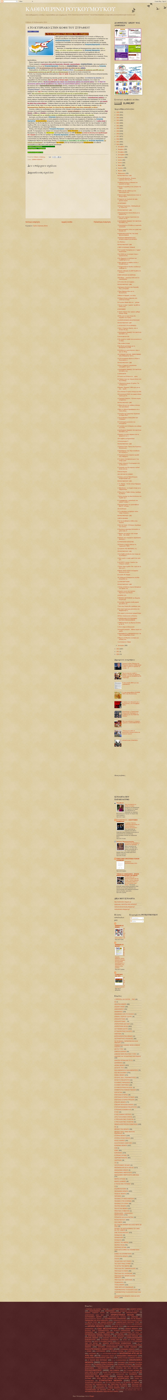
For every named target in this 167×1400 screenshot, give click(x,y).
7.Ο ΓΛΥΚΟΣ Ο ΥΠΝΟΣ (124, 642)
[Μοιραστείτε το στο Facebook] (59, 157)
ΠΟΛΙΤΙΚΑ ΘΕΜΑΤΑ (120, 1206)
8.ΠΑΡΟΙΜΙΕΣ (122, 309)
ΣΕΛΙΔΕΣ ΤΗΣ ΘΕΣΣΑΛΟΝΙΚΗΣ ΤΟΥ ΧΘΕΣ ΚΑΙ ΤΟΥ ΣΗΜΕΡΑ (119, 1372)
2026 (118, 112)
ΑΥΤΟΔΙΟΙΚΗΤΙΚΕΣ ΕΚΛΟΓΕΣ (123, 1031)
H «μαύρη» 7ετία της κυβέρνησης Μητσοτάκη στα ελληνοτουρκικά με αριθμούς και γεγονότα (132, 825)
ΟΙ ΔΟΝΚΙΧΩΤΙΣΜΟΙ (120, 1189)
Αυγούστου (121, 157)
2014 (118, 144)
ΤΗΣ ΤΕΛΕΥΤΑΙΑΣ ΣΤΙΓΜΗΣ (122, 1263)
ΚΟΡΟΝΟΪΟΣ (118, 1153)
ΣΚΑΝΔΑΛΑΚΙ (118, 1235)
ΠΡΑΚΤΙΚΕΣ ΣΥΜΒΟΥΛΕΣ (122, 1211)
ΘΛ (115, 1127)
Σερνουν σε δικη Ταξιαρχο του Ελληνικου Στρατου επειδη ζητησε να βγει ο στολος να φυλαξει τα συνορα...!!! (131, 666)
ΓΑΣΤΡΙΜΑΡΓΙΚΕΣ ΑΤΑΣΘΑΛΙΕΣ (123, 1038)
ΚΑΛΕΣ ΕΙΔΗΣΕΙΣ (119, 1140)
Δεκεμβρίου (121, 146)
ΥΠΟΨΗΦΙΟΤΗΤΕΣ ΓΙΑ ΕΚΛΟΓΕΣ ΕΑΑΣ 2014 (127, 1292)
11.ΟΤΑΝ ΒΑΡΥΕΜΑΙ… (124, 581)
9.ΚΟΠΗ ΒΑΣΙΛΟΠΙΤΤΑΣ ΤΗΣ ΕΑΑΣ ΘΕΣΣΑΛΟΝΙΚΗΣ (128, 234)
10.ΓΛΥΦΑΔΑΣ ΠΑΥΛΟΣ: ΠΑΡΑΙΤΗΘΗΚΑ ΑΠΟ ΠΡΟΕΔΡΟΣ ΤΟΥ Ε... (129, 355)
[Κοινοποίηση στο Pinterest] (60, 157)
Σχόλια (134, 921)
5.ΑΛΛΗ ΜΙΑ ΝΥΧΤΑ (123, 336)
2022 (118, 123)
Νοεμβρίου (121, 149)
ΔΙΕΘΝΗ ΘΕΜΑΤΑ (119, 1065)
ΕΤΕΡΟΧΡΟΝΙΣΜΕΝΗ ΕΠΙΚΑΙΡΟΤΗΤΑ (125, 1107)
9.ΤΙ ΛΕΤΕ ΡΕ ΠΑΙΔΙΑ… (124, 575)
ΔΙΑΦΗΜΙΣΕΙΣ (118, 1063)
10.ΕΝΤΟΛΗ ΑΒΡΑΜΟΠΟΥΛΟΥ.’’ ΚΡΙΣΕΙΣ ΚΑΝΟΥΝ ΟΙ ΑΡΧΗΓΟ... (128, 238)
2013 (118, 649)
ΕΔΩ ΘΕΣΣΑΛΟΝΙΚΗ (120, 1072)
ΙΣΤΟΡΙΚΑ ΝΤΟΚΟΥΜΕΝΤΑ (122, 1138)
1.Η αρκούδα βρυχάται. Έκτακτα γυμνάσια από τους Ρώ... (127, 179)
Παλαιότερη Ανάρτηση (102, 222)
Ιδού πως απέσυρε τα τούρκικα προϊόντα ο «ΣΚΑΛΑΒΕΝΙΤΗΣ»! (131, 721)
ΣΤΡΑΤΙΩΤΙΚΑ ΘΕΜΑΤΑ (121, 1256)
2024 (118, 117)
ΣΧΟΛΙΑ (116, 1258)
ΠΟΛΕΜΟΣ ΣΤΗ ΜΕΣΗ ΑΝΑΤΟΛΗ (124, 1198)
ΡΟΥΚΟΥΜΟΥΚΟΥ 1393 (125, 481)
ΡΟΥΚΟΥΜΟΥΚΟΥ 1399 (125, 244)
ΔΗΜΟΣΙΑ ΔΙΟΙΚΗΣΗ (120, 1051)
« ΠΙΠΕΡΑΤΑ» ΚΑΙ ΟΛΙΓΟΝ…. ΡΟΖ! (124, 999)
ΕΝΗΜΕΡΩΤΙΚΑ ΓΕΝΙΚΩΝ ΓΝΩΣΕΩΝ (125, 1090)
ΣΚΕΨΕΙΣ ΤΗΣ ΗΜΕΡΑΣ (121, 1242)
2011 (118, 651)
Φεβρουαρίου (122, 173)
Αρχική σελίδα (66, 222)
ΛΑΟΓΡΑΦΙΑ (118, 1160)
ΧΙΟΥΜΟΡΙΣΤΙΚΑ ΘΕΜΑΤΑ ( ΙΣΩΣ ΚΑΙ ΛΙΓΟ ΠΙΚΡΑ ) (102, 1391)
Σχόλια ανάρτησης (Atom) (40, 226)
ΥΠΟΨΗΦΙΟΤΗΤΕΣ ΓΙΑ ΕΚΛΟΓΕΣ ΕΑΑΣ (126, 1289)
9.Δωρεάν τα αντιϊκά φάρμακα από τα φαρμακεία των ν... (128, 435)
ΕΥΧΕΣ (116, 1112)
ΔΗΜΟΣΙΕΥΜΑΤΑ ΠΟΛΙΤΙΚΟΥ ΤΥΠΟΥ (125, 1054)
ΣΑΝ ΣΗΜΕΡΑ (118, 1222)
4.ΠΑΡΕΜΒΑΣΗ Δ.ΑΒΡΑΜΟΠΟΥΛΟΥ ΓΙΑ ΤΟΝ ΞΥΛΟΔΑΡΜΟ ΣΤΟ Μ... (129, 634)
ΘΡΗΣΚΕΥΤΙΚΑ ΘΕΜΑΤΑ (121, 1129)
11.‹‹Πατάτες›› (121, 242)
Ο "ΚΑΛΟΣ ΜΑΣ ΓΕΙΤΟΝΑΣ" (122, 1184)
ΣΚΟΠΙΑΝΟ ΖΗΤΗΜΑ (120, 1247)
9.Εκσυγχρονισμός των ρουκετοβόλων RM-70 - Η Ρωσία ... (128, 505)
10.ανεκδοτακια (122, 508)
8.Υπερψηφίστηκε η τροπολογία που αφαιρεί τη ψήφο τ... (128, 501)
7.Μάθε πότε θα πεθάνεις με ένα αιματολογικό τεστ (127, 191)
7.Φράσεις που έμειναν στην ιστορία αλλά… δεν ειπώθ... (128, 534)
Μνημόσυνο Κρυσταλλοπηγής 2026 (131, 862)
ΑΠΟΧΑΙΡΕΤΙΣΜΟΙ (119, 1019)
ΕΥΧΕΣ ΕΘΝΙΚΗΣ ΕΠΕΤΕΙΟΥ (123, 1114)
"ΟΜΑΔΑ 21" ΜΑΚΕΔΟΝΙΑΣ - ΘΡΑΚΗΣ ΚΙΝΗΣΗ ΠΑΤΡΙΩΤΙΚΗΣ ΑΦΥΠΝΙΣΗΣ (127, 874)
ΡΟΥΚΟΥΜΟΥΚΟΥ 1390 (125, 584)
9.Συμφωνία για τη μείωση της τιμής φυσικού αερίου (127, 199)
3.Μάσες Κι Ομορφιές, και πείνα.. (127, 295)
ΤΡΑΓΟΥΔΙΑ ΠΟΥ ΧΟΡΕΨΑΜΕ (123, 1280)
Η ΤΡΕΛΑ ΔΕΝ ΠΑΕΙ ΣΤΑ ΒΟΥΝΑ (124, 1119)
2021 (118, 125)
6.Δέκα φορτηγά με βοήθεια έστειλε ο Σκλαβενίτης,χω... (128, 263)
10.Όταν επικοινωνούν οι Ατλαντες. (127, 616)
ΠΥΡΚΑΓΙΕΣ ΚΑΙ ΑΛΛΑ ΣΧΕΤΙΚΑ (123, 1217)
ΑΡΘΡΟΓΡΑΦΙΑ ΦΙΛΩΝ (121, 1026)
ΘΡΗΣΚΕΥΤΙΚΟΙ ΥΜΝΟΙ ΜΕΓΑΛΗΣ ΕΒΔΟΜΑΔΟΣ (119, 1345)
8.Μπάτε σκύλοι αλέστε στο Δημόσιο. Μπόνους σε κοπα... (128, 571)
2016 (118, 139)
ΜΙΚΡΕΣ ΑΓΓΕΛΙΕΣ (120, 1179)
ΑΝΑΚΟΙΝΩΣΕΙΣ (119, 1009)
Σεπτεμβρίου (121, 154)
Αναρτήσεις (135, 918)
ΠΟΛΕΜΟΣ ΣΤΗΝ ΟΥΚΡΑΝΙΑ (122, 1201)
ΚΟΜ (115, 1148)
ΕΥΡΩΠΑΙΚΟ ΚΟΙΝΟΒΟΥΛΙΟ (122, 1109)
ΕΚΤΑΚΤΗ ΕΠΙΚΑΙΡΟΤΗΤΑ (122, 1080)
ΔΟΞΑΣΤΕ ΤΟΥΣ (119, 1067)
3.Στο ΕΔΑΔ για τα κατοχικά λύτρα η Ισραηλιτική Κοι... (128, 254)
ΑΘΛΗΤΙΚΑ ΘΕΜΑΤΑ (120, 1004)
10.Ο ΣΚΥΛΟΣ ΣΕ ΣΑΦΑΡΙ (125, 474)
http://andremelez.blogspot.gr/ (122, 902)
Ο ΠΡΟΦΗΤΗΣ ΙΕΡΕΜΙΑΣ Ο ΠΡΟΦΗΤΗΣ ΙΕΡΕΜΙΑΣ (132, 843)
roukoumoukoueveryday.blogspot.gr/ (124, 907)
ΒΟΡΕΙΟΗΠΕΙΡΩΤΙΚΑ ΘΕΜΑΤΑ (123, 1036)
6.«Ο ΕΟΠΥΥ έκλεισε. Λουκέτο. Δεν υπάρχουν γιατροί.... (128, 563)
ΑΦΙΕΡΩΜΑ (117, 1034)
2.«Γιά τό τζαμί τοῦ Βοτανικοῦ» (126, 627)
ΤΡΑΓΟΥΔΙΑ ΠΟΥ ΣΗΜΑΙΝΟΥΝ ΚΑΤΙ (124, 1268)
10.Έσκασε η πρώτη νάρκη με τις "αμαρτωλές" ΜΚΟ (127, 545)
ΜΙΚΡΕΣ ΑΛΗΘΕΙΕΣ (120, 1181)
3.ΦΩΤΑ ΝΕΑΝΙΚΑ (123, 518)
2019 (118, 131)
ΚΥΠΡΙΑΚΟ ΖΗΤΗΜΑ (120, 1155)
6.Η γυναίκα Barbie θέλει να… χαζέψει (128, 302)
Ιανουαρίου (121, 645)
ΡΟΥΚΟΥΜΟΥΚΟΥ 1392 (125, 515)
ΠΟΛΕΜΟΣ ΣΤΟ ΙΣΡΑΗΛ (121, 1203)
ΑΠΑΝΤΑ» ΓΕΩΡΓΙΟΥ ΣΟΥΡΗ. (123, 1016)
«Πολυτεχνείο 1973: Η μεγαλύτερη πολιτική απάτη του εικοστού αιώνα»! (131, 732)
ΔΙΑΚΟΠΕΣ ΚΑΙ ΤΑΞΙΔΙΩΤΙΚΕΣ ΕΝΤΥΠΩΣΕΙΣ (127, 1056)
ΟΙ (115, 1186)
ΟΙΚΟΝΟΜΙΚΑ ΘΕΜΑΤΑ (121, 1191)
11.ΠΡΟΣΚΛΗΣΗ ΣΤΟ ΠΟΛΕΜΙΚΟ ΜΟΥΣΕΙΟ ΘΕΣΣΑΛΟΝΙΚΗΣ (127, 619)
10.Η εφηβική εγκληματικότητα (126, 438)
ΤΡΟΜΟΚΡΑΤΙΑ (119, 1282)
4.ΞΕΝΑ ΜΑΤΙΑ (122, 373)
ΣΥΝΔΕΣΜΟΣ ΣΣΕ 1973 (119, 975)
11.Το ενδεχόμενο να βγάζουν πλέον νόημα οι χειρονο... (128, 512)
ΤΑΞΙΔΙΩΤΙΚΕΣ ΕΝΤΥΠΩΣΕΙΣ (122, 1261)
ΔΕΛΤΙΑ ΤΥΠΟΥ (119, 1049)
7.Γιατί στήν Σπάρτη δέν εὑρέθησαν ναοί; (129, 606)
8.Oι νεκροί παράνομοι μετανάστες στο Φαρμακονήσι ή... (128, 609)
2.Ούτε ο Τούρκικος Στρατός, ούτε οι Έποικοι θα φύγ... (128, 328)
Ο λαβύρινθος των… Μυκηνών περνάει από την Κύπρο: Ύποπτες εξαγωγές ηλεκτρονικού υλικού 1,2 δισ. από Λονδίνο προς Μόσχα (132, 880)
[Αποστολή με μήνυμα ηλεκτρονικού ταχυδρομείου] (53, 157)
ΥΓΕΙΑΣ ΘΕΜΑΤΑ (119, 1285)
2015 (118, 142)
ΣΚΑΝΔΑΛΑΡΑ (118, 1237)
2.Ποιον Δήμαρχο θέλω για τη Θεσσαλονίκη (126, 292)
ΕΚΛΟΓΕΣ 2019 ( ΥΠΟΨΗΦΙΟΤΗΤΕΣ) (125, 1077)
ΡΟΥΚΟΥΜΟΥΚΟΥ (119, 1220)
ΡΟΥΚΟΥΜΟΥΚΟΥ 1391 (125, 551)
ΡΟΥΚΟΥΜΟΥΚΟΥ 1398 (125, 284)
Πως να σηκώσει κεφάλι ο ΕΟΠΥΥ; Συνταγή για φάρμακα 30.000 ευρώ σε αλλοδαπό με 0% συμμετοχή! (131, 675)
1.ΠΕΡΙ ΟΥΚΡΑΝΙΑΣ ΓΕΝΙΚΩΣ (126, 247)
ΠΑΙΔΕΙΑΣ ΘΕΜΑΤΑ (120, 1193)
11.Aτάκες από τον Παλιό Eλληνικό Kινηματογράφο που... (127, 477)
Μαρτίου (120, 170)
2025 (118, 115)
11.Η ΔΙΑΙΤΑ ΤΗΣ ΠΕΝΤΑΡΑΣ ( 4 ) (127, 548)
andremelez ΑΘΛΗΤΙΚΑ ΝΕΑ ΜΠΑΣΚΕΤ (125, 904)
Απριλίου (120, 168)
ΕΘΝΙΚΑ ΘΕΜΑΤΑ (37, 159)
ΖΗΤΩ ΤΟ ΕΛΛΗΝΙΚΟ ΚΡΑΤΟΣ (123, 1117)
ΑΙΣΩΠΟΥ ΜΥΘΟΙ (119, 1006)
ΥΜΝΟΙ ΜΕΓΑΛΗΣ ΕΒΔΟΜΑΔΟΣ (123, 1287)
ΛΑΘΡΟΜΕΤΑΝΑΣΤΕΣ (120, 1157)
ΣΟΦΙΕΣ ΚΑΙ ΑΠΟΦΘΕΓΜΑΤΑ (123, 1253)
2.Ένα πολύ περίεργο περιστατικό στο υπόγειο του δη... (128, 217)
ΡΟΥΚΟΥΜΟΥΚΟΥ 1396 (125, 362)
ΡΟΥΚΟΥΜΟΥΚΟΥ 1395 (125, 402)
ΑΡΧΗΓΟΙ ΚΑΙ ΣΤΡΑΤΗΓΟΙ (130, 740)
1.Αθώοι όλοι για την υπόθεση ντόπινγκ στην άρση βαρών (129, 406)
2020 (118, 128)
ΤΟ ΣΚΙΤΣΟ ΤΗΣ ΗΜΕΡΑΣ (122, 1266)
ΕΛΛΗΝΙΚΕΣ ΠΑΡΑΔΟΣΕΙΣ (122, 1082)
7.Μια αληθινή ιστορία (124, 343)
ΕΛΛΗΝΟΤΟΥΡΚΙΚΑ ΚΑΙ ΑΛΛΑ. (123, 1087)
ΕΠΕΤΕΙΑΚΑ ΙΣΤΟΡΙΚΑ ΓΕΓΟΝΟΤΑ (124, 1097)
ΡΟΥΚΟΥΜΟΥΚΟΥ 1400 (125, 210)
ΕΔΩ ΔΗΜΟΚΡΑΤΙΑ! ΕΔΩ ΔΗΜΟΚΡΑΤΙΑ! (126, 1070)
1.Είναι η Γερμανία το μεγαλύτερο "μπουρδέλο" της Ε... (127, 366)
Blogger (92, 1396)
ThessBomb (120, 803)
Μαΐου (120, 165)
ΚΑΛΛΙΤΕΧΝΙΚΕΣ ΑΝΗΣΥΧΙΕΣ (123, 1143)
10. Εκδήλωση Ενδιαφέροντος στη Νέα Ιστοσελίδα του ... (128, 578)
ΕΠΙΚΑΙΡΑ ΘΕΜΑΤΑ (120, 1102)
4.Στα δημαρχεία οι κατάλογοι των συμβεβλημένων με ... (127, 259)
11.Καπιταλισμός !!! (123, 441)
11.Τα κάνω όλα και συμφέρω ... (127, 282)
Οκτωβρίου (121, 152)
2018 (118, 133)
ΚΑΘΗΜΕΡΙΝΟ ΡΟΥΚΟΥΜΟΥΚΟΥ (71, 9)
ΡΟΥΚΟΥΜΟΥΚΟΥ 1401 (125, 175)
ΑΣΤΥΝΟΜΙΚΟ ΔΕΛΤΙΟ (121, 1029)
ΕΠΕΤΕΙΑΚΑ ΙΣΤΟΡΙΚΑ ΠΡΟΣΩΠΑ (124, 1099)
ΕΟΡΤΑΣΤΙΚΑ (118, 1092)
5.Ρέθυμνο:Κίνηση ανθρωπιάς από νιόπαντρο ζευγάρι (127, 298)
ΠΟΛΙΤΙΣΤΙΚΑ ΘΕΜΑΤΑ (121, 1208)
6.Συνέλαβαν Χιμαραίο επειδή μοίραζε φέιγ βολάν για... (128, 602)
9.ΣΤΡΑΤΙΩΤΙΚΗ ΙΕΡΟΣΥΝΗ (126, 542)
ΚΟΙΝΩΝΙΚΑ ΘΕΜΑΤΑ (120, 1145)
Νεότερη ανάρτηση (33, 222)
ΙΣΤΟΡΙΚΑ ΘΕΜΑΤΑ (120, 1135)
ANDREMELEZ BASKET (119, 945)
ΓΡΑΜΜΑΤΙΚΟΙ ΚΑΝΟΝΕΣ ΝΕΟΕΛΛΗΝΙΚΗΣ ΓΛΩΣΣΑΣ (127, 1320)
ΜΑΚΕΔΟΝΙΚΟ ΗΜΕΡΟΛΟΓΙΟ (123, 1172)
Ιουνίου (120, 162)
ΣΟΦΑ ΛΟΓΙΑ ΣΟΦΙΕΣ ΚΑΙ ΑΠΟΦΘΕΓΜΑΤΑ (126, 1250)
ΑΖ (115, 1002)
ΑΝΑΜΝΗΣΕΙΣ (118, 1011)
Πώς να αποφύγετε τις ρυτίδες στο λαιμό (130, 805)
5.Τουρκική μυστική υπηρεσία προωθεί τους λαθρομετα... (128, 455)
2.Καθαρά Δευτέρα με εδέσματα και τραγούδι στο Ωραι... (128, 183)
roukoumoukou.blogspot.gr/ (122, 909)
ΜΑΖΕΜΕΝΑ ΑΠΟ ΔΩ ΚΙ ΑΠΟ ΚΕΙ (124, 1167)
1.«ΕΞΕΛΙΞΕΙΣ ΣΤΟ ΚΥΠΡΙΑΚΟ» (127, 325)
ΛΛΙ (115, 1162)
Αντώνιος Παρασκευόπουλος (125, 841)
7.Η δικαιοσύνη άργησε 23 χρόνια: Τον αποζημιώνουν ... (128, 384)
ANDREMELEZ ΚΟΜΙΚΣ (119, 926)
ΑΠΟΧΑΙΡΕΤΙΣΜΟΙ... (120, 1021)
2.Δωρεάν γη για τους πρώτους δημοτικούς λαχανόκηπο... (126, 591)
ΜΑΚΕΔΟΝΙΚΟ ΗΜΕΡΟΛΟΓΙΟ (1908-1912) (126, 1175)
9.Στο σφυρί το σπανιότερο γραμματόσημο (129, 613)
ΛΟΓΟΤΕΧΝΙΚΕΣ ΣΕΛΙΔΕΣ (122, 1165)
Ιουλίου (120, 160)
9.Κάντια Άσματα (122, 471)
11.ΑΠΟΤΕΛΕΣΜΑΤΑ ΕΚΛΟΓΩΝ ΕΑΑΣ (129, 320)
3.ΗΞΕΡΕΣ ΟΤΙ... (122, 595)
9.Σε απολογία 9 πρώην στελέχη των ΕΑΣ (129, 391)
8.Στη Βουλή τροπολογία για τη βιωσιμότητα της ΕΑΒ (126, 346)
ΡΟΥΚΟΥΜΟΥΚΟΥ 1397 (125, 323)
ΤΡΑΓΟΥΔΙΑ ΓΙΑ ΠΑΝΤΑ (121, 1271)
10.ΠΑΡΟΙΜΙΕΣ (122, 203)
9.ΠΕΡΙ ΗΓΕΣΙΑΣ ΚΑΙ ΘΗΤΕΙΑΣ (127, 275)
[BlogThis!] (55, 157)
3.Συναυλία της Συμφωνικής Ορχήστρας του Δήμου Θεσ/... (129, 414)
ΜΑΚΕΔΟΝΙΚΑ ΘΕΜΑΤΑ (121, 1170)
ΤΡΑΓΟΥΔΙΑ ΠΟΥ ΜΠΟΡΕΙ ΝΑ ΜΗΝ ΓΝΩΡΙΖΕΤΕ (112, 1386)
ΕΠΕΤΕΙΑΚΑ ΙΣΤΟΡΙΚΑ (121, 1095)
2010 (118, 654)
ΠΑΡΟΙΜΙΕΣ (117, 1196)
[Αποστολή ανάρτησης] (49, 157)
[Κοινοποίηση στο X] (57, 157)
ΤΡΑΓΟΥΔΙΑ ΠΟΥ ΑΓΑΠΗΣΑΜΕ (123, 1273)
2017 (118, 136)
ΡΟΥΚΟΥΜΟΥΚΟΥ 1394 (125, 444)
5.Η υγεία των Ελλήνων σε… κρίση (127, 376)
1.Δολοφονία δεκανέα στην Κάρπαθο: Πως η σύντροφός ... (128, 287)
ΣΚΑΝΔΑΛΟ (117, 1240)
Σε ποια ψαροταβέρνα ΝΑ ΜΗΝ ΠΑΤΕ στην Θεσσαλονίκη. (131, 693)
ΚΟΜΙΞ (116, 1150)
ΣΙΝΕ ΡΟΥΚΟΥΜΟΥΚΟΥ (121, 1232)
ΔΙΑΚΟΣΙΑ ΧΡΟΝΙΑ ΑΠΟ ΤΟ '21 (123, 1060)
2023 (118, 120)
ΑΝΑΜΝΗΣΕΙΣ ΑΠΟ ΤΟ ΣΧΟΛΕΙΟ (124, 1014)
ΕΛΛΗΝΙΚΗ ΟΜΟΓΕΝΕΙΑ (121, 1085)
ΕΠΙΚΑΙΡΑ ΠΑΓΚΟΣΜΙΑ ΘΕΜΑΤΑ (123, 1104)
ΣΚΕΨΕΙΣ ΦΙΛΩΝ (119, 1245)
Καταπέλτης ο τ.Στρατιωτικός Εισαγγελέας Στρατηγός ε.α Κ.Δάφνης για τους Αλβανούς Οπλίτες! (130, 714)
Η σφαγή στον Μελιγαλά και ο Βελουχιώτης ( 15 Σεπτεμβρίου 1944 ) (130, 703)
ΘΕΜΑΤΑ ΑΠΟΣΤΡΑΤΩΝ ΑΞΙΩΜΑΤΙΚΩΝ (125, 1124)
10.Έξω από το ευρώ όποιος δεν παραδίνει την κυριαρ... (127, 316)
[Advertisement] (124, 761)
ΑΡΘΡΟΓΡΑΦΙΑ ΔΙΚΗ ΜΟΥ (122, 1024)
